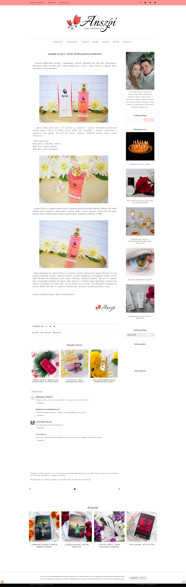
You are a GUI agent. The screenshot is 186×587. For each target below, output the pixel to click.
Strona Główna (37, 3)
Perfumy (85, 42)
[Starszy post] (119, 489)
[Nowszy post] (30, 489)
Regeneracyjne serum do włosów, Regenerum (140, 317)
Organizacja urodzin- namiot (140, 164)
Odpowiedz (40, 403)
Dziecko (116, 42)
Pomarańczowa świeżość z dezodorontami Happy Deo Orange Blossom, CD (140, 241)
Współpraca (64, 3)
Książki (96, 42)
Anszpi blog (42, 584)
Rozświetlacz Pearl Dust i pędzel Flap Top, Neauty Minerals (140, 202)
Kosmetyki (58, 42)
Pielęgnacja (72, 42)
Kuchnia (105, 42)
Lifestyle (127, 42)
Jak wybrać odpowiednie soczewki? (140, 280)
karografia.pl (152, 584)
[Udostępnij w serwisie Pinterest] (54, 326)
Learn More (134, 578)
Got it (143, 578)
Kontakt (52, 3)
